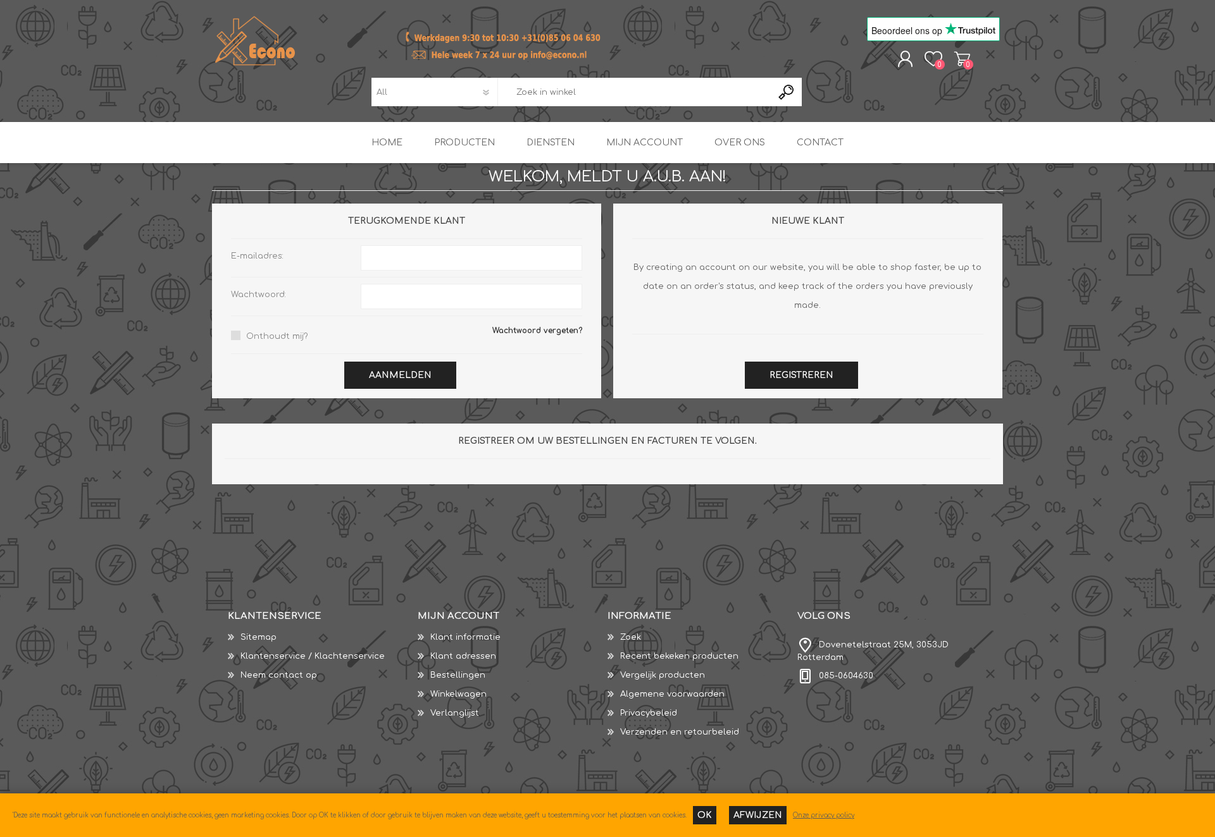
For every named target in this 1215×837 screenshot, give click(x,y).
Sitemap (258, 637)
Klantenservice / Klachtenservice (312, 656)
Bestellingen (457, 675)
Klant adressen (463, 656)
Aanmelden (400, 375)
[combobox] (634, 92)
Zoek (630, 637)
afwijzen (757, 815)
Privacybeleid (648, 713)
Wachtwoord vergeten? (537, 330)
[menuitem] (323, 637)
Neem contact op (278, 675)
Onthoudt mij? (277, 336)
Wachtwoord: (258, 294)
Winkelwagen (962, 59)
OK (704, 815)
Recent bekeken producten (679, 656)
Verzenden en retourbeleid (679, 732)
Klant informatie (465, 637)
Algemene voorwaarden (672, 694)
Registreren (801, 375)
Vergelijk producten (662, 675)
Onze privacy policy (823, 815)
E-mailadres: (257, 256)
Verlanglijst (454, 713)
